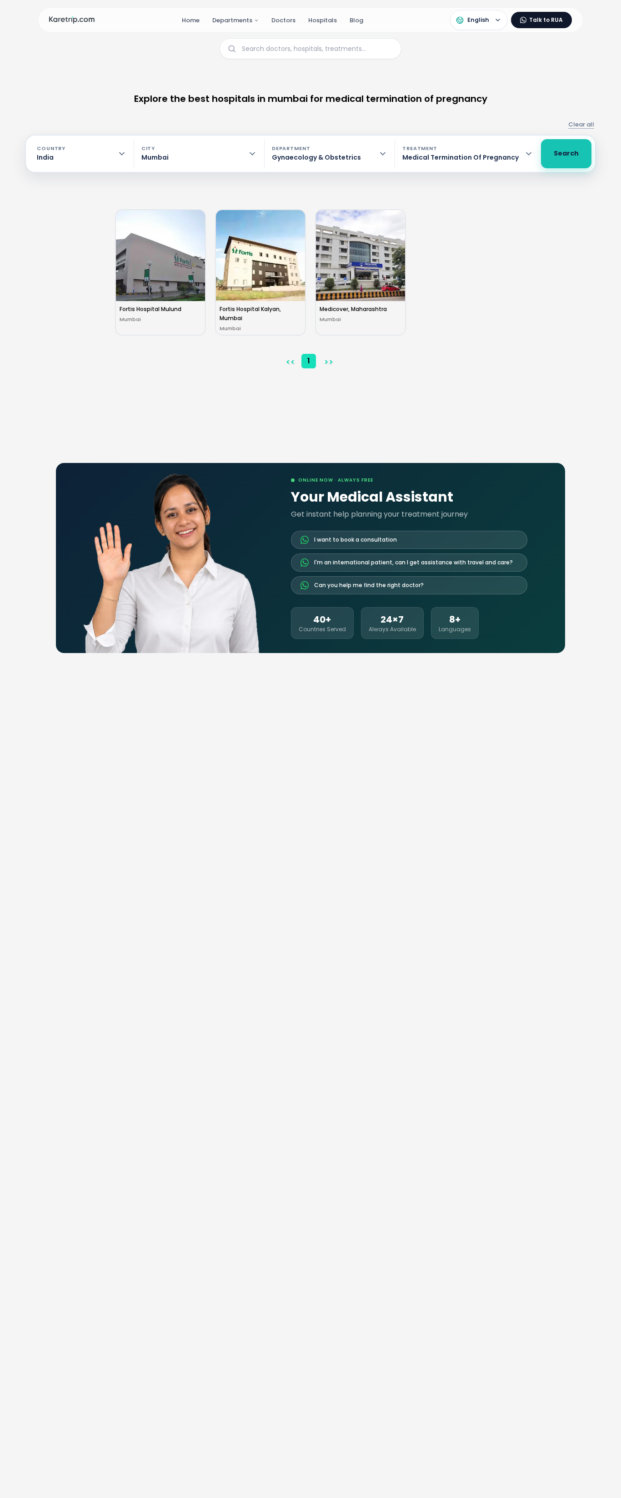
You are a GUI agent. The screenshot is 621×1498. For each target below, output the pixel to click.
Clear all (581, 124)
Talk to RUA (546, 20)
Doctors (283, 20)
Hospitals (322, 20)
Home (191, 20)
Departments (232, 20)
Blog (356, 20)
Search (566, 153)
